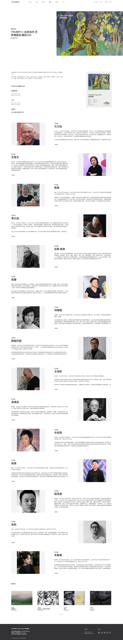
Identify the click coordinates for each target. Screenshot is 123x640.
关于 (63, 2)
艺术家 (30, 2)
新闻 (50, 2)
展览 (37, 2)
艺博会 (43, 2)
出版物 (56, 2)
